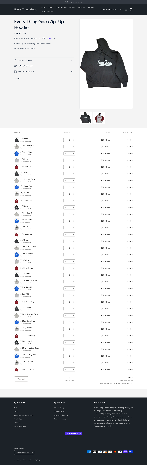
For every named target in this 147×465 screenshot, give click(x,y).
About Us (17, 423)
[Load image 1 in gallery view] (86, 118)
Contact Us (18, 419)
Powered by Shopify (36, 460)
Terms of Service (60, 419)
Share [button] (18, 78)
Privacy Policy (59, 407)
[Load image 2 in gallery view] (99, 118)
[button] (51, 7)
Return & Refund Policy (62, 415)
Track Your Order (20, 426)
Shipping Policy (59, 411)
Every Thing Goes (25, 460)
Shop (16, 411)
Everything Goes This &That (23, 415)
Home (16, 407)
